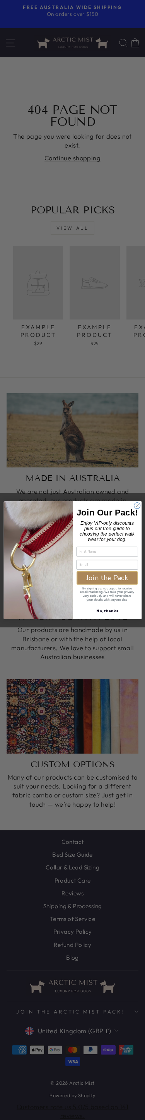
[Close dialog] (137, 505)
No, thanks (107, 610)
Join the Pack (107, 577)
